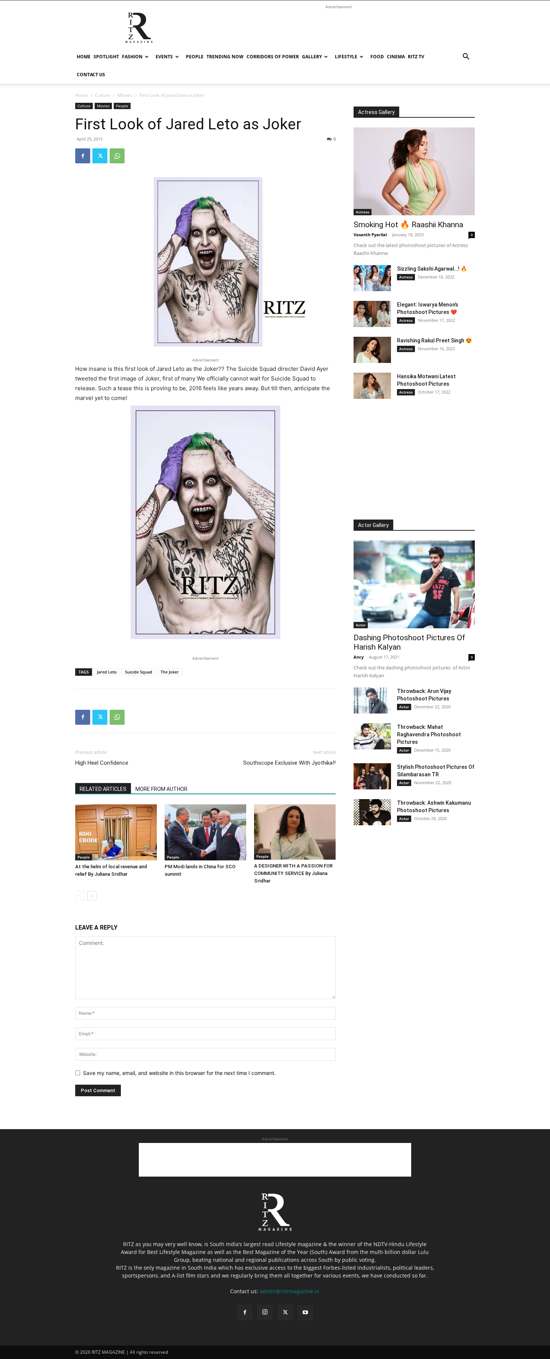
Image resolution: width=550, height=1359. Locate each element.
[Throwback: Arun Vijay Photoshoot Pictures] (372, 700)
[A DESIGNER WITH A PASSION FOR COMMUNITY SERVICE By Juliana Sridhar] (295, 832)
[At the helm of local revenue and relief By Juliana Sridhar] (116, 832)
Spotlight (106, 56)
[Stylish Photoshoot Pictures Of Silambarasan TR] (372, 776)
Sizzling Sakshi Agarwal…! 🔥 (432, 269)
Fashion (132, 56)
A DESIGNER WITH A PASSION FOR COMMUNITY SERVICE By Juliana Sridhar (293, 873)
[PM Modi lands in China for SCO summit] (205, 832)
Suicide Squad (138, 672)
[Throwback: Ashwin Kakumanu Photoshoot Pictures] (372, 812)
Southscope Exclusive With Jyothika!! (289, 762)
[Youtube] (305, 1312)
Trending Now (225, 56)
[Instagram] (264, 1312)
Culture (102, 95)
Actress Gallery (376, 112)
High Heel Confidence (101, 762)
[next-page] (92, 895)
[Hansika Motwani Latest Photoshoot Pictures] (372, 386)
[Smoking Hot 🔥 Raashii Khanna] (414, 171)
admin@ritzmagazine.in (290, 1291)
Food (377, 56)
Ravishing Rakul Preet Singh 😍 (434, 340)
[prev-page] (80, 895)
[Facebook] (82, 155)
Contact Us (91, 74)
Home (84, 56)
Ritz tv (416, 56)
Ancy (359, 657)
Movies (124, 95)
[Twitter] (99, 155)
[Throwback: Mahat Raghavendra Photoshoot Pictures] (372, 736)
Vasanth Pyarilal (370, 234)
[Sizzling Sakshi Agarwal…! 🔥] (372, 278)
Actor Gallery (373, 525)
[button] (466, 57)
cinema (396, 56)
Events (164, 56)
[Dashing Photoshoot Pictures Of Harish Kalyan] (414, 584)
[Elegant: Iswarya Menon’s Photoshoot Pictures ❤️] (372, 314)
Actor (361, 625)
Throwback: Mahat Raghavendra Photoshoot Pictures (429, 734)
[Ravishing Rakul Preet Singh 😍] (372, 350)
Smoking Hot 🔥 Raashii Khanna (408, 224)
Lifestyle (346, 56)
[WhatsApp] (117, 155)
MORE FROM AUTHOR (161, 789)
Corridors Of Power (273, 56)
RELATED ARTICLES (103, 789)
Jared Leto (107, 672)
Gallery (312, 56)
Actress (362, 212)
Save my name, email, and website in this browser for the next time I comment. (179, 1073)
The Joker (170, 672)
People (195, 56)
